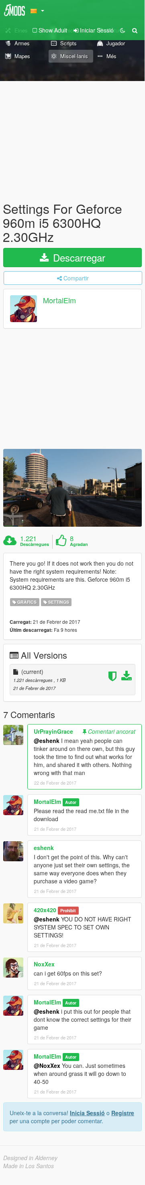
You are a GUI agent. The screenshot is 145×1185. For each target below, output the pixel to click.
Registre (122, 1113)
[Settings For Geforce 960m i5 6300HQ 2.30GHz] (72, 488)
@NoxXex (47, 1065)
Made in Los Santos (28, 1166)
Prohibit (68, 910)
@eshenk (46, 741)
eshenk (44, 848)
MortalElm (59, 300)
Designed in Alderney (30, 1158)
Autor (70, 802)
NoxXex (44, 964)
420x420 (45, 910)
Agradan (79, 544)
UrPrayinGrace (53, 731)
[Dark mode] (122, 30)
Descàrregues (34, 544)
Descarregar (77, 257)
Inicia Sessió (87, 1113)
